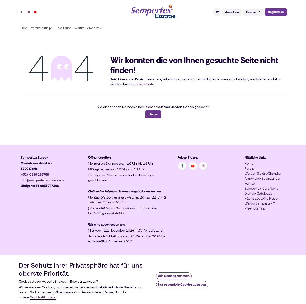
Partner (250, 168)
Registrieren (276, 12)
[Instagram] (28, 12)
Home (153, 114)
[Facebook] (22, 12)
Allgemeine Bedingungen (263, 178)
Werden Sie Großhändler (263, 173)
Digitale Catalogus (258, 193)
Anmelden (232, 12)
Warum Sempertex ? (260, 203)
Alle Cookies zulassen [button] (174, 276)
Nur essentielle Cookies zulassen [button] (182, 284)
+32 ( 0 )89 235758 (35, 174)
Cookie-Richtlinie (43, 297)
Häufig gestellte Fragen (262, 198)
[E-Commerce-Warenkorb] (217, 12)
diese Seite (145, 84)
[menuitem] (24, 28)
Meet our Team (256, 208)
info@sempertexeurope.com (42, 180)
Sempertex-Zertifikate (261, 188)
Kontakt (251, 183)
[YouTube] (35, 12)
